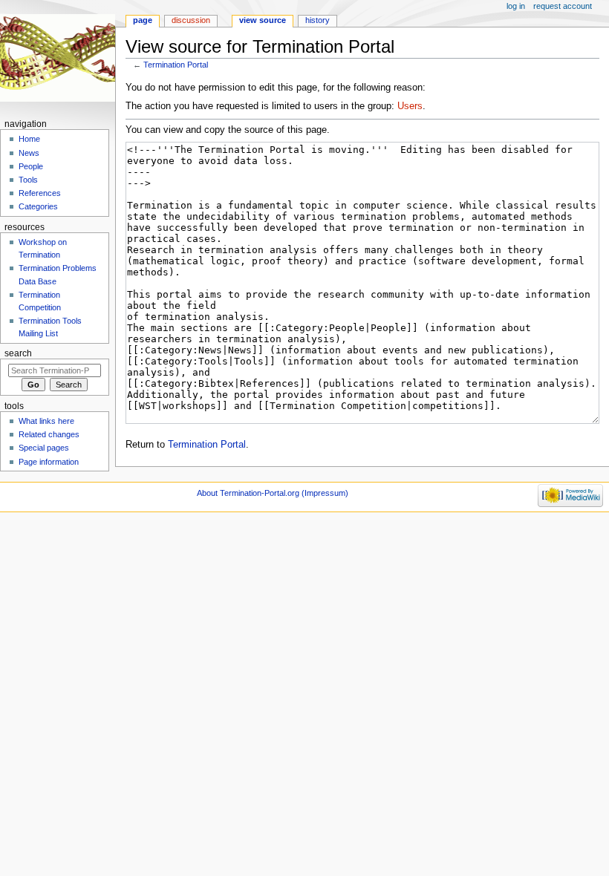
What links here (46, 420)
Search (18, 353)
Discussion (191, 20)
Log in (516, 5)
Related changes (49, 434)
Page (142, 20)
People (31, 166)
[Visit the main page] (57, 57)
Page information (49, 461)
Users (410, 106)
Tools (28, 179)
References (40, 193)
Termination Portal (175, 64)
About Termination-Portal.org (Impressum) (272, 492)
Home (29, 138)
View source (262, 20)
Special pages (44, 447)
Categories (38, 206)
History (317, 20)
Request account (562, 5)
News (29, 152)
